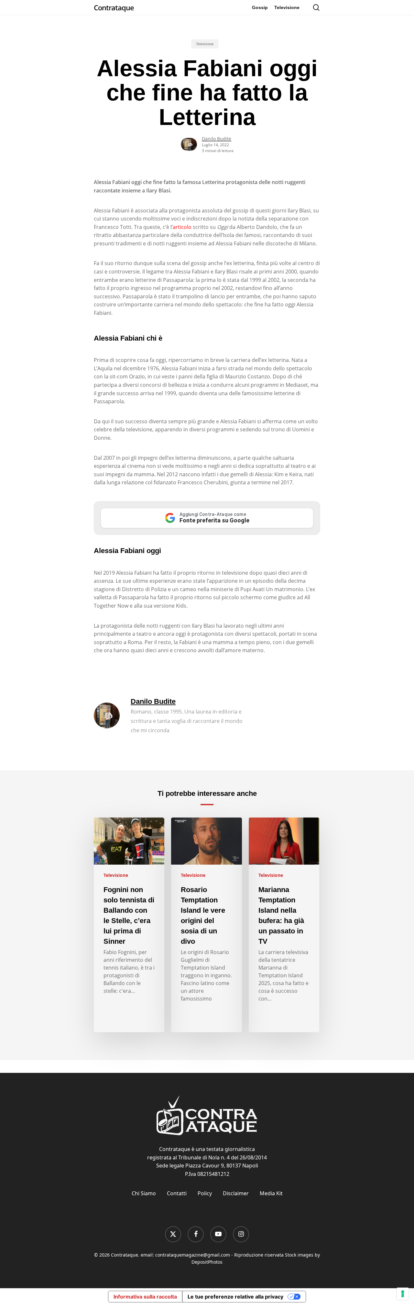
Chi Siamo (144, 1193)
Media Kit (271, 1193)
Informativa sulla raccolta (145, 1296)
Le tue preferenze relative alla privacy (235, 1296)
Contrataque (114, 7)
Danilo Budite (216, 139)
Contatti (177, 1193)
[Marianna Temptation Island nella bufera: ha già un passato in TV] (284, 925)
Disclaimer (236, 1193)
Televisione (204, 44)
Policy (205, 1193)
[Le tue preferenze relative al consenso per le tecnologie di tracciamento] (403, 1294)
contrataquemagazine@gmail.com (192, 1255)
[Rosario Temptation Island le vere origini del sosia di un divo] (206, 925)
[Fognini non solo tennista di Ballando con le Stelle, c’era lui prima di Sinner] (129, 925)
